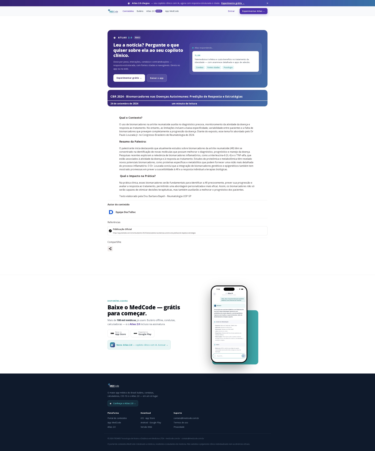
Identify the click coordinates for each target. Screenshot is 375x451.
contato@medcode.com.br (186, 418)
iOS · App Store (148, 418)
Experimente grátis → (232, 3)
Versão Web (146, 427)
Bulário (140, 11)
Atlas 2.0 (153, 11)
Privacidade (179, 427)
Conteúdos (128, 11)
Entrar (231, 11)
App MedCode (172, 11)
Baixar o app (156, 77)
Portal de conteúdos (117, 418)
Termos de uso (181, 422)
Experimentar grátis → (129, 77)
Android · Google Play (151, 422)
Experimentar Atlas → (253, 11)
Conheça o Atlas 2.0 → (124, 403)
